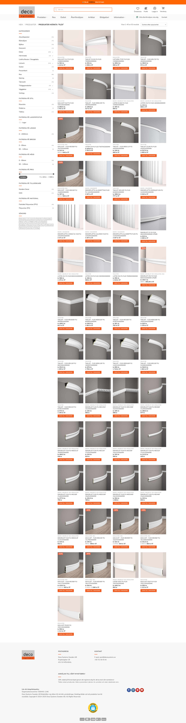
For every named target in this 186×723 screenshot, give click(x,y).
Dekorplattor (47, 219)
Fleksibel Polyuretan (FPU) (28, 204)
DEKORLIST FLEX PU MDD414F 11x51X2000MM (68, 539)
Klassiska (22, 104)
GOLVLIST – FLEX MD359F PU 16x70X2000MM (67, 147)
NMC (20, 193)
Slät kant (21, 228)
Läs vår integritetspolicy (30, 689)
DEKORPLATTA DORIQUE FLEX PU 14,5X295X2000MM (151, 191)
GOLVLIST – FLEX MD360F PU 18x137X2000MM (95, 582)
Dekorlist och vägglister (126, 101)
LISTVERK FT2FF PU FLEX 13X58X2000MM (121, 60)
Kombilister (22, 225)
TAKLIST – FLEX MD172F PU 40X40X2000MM (149, 60)
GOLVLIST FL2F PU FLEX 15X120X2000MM (66, 104)
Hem (21, 24)
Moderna (22, 108)
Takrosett (22, 82)
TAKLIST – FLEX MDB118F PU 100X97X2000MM (95, 364)
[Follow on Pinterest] (138, 690)
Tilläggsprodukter (25, 86)
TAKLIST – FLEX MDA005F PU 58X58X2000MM (67, 320)
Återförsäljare (77, 17)
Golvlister (61, 57)
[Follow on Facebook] (129, 690)
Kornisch (30, 225)
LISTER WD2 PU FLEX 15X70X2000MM (120, 582)
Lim (35, 225)
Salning (21, 78)
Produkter (41, 17)
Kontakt (164, 17)
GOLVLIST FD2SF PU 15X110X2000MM (64, 626)
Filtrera (23, 177)
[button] (163, 9)
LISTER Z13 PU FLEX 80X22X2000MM (70, 276)
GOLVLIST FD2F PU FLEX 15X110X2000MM (148, 582)
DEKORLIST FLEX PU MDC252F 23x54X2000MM (95, 408)
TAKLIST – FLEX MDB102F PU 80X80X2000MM (95, 320)
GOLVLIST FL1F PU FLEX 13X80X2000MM (66, 60)
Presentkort (23, 71)
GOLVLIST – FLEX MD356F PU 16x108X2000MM (150, 539)
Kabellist (43, 222)
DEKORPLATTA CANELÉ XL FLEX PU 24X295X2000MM (69, 235)
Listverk (22, 63)
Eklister (21, 222)
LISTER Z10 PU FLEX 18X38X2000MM (152, 103)
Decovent (22, 48)
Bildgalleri (104, 17)
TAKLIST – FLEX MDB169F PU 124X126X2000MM (122, 364)
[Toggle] (52, 52)
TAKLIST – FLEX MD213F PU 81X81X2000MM (67, 408)
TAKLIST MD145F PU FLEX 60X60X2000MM (121, 191)
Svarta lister (29, 228)
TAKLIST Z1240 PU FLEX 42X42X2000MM (148, 147)
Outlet (63, 17)
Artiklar (91, 17)
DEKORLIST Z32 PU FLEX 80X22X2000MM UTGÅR (148, 277)
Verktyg (21, 93)
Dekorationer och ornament (27, 219)
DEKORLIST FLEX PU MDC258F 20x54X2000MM (123, 408)
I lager (24, 123)
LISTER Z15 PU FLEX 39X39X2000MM (97, 276)
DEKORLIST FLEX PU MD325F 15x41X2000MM (122, 451)
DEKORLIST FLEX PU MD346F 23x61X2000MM (150, 495)
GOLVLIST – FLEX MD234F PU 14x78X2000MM (95, 539)
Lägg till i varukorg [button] (65, 68)
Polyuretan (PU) (24, 208)
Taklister (88, 57)
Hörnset (37, 222)
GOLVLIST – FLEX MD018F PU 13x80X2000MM (67, 191)
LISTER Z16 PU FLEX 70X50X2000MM (125, 276)
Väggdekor (22, 89)
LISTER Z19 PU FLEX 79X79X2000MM (97, 147)
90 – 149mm (23, 149)
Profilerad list (49, 225)
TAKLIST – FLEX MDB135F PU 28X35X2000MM (95, 104)
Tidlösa (21, 112)
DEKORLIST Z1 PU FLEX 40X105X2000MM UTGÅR (148, 233)
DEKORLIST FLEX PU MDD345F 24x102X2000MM (123, 495)
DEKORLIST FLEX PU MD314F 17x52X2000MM (95, 451)
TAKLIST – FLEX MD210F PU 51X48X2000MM (149, 364)
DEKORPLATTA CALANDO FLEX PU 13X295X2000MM (96, 235)
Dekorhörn (39, 219)
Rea (54, 17)
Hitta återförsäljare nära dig (148, 17)
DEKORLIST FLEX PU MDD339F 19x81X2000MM (95, 495)
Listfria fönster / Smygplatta (28, 59)
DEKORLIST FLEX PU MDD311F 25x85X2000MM (68, 451)
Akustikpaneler (24, 37)
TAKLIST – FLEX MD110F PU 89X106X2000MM (67, 364)
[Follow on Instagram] (133, 690)
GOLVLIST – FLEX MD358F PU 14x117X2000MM (67, 582)
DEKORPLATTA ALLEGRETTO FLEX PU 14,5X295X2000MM (125, 235)
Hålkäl (31, 222)
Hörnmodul (23, 56)
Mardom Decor (24, 189)
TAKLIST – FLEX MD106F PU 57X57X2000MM (122, 320)
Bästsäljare (23, 41)
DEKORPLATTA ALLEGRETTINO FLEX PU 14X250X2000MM (97, 191)
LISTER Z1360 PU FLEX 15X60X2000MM (120, 104)
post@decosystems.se (108, 657)
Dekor (21, 52)
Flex (26, 222)
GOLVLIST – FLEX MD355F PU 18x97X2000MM (122, 539)
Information (119, 17)
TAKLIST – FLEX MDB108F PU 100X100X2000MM (150, 320)
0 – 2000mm (23, 134)
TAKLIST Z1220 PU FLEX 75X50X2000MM (93, 60)
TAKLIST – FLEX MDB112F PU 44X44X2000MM (122, 147)
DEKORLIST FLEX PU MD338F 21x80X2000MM (67, 495)
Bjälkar (21, 44)
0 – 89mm (22, 145)
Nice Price (41, 225)
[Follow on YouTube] (142, 690)
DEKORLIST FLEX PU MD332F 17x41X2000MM (150, 451)
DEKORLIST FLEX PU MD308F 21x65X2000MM (150, 408)
